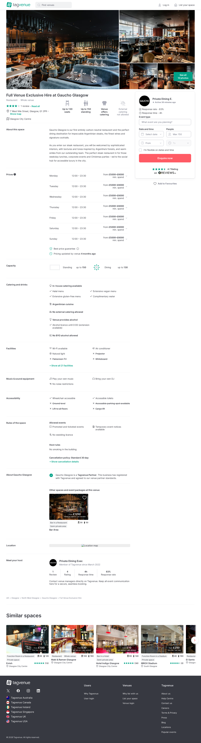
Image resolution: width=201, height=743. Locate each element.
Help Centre (167, 698)
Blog (163, 722)
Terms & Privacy (169, 713)
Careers (165, 708)
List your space (130, 698)
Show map (15, 114)
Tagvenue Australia (21, 697)
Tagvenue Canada (21, 702)
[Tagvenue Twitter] (8, 690)
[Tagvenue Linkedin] (38, 690)
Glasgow (15, 598)
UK (7, 598)
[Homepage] (18, 5)
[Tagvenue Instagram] (28, 690)
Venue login (128, 703)
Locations (166, 727)
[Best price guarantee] (77, 248)
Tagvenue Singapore (22, 711)
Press (164, 717)
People (170, 129)
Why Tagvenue (91, 693)
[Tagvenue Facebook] (18, 690)
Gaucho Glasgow (22, 474)
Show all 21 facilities (62, 365)
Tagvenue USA (19, 721)
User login (89, 698)
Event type (144, 116)
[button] (53, 5)
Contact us (166, 703)
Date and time (146, 129)
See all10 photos (183, 76)
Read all (36, 106)
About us (165, 693)
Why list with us (130, 693)
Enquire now (165, 158)
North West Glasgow (30, 598)
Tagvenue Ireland (20, 707)
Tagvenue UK (18, 716)
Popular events (168, 732)
